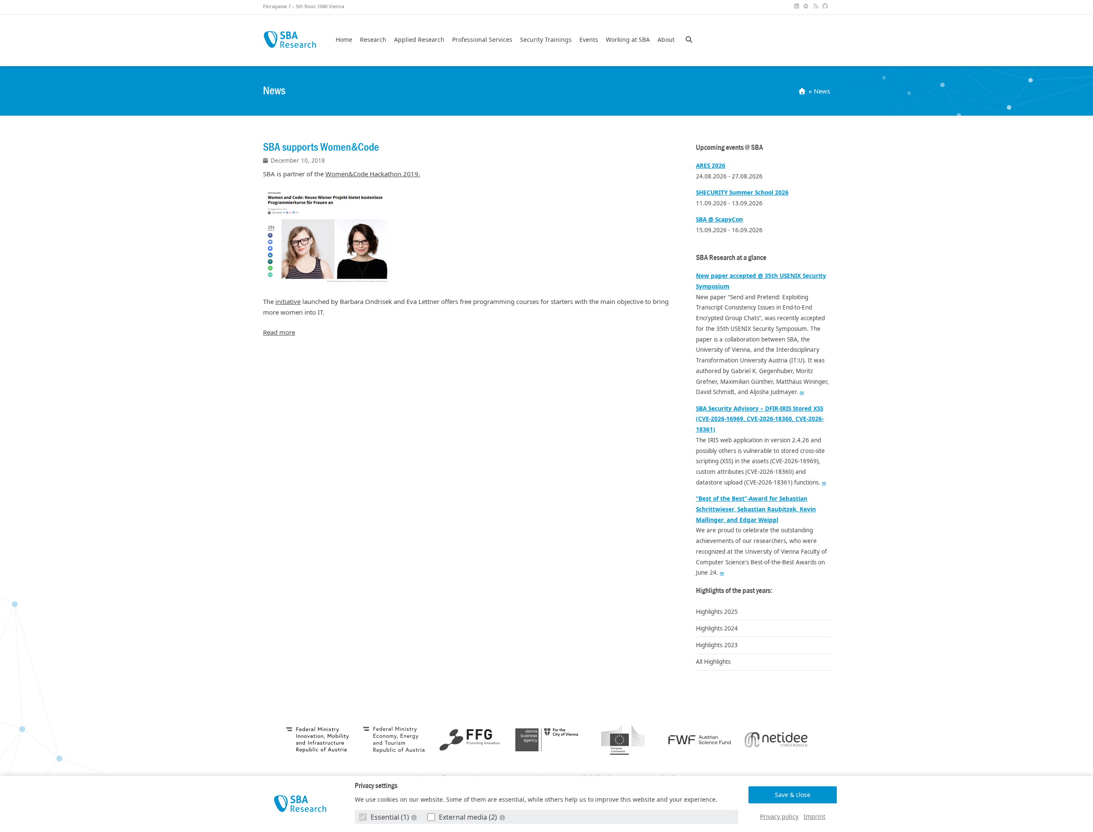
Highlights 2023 (717, 645)
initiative (288, 301)
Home (344, 40)
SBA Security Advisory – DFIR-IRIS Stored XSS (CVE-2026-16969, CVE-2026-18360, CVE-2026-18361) (760, 419)
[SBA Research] (300, 803)
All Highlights (713, 662)
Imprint (814, 816)
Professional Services (482, 40)
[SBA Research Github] (826, 6)
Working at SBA (628, 40)
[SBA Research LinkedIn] (797, 6)
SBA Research (289, 39)
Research (373, 40)
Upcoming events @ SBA (729, 147)
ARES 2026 (710, 165)
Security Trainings (546, 40)
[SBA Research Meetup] (807, 6)
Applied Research (419, 40)
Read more (279, 332)
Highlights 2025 (717, 612)
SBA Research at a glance (731, 258)
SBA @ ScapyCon (719, 219)
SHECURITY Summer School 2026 (742, 192)
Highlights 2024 (717, 628)
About (666, 40)
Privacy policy (779, 816)
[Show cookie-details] (415, 817)
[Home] (803, 91)
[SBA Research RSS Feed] (816, 6)
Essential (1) (390, 817)
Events (588, 40)
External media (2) (468, 817)
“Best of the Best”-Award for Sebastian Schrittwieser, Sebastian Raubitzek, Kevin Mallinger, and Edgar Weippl (756, 509)
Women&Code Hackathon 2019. (372, 173)
